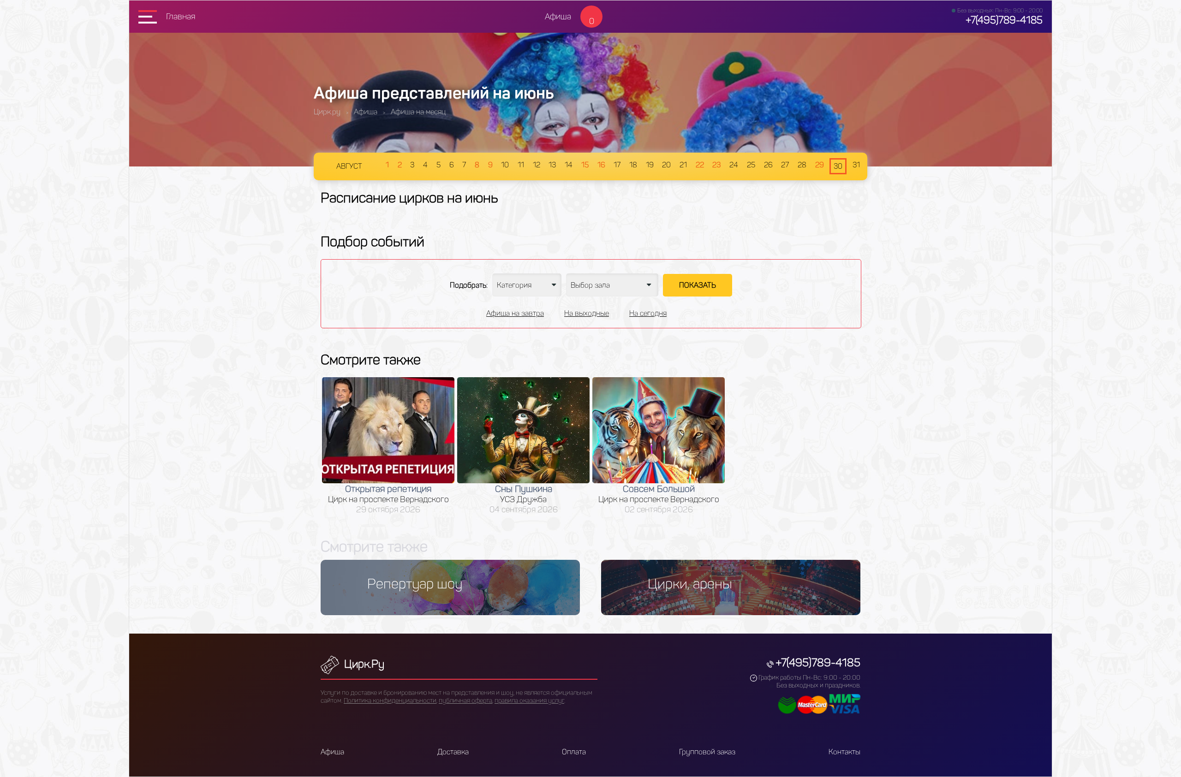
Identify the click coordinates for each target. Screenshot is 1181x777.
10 (505, 164)
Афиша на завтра (515, 313)
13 (552, 164)
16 (601, 164)
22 (700, 164)
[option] (388, 446)
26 (768, 164)
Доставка (453, 751)
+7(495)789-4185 (1004, 20)
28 (802, 164)
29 (819, 164)
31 (856, 164)
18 (633, 164)
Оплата (574, 751)
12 (536, 164)
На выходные (586, 313)
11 (521, 164)
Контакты (844, 751)
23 (716, 164)
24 (733, 164)
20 (666, 164)
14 (569, 164)
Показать (697, 285)
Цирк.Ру (362, 663)
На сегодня (648, 313)
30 (838, 166)
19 (650, 164)
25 (751, 164)
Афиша (558, 17)
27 (785, 164)
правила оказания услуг (529, 701)
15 (585, 164)
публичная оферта (465, 701)
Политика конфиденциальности (390, 701)
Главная (180, 17)
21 (683, 164)
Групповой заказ (707, 751)
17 (617, 164)
